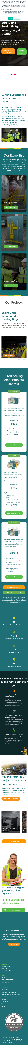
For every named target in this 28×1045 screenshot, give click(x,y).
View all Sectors (14, 841)
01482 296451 (5, 989)
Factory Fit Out (5, 966)
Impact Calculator (6, 971)
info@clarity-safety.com (8, 992)
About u (3, 977)
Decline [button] (17, 18)
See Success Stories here (14, 587)
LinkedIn (4, 997)
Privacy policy (5, 982)
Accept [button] (10, 18)
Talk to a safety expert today (13, 910)
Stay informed (14, 944)
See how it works (11, 207)
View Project (9, 355)
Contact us (4, 1006)
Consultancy (5, 968)
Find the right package (14, 592)
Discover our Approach (11, 798)
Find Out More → (7, 831)
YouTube (4, 1004)
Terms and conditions (7, 979)
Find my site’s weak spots (8, 51)
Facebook (4, 999)
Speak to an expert (21, 51)
